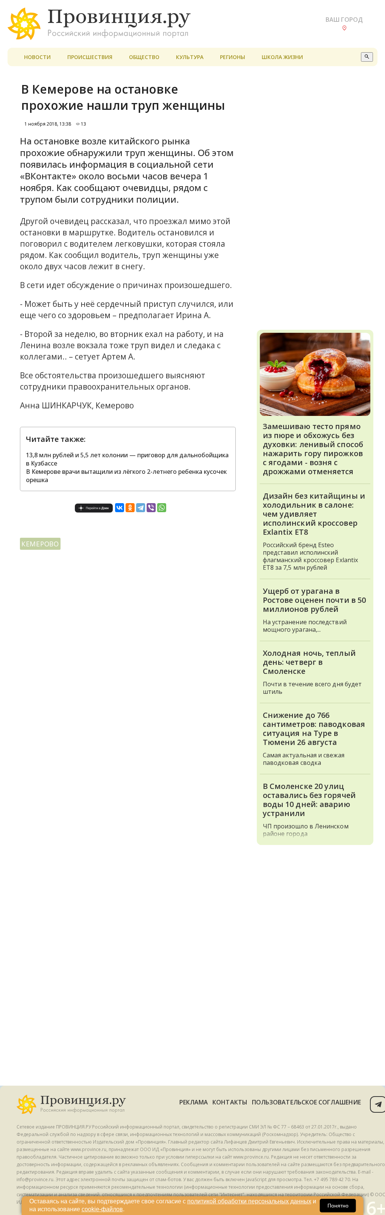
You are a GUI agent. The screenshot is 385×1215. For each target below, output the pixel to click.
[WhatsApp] (161, 507)
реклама (193, 1102)
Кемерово (40, 543)
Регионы (232, 57)
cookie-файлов (102, 1209)
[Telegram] (140, 507)
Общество (144, 57)
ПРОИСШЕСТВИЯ (89, 57)
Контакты (229, 1102)
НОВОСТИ (37, 57)
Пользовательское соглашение (306, 1102)
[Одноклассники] (130, 507)
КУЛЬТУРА (189, 57)
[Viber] (151, 507)
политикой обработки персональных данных (249, 1201)
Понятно (338, 1206)
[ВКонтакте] (119, 507)
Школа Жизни (282, 57)
